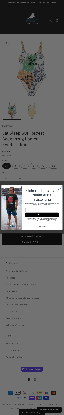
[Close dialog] (60, 187)
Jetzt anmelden (42, 215)
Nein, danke (42, 226)
